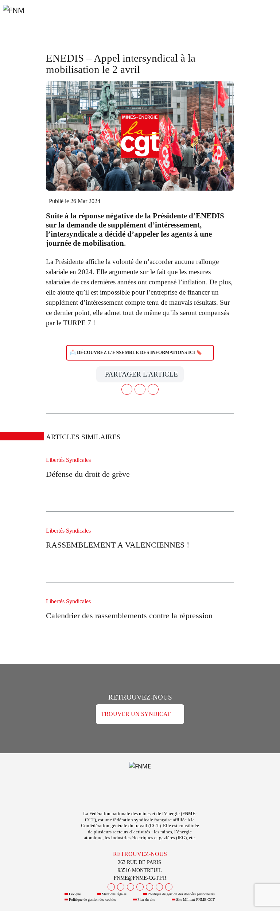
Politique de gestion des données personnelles (181, 894)
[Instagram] (140, 887)
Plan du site (146, 900)
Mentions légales (114, 894)
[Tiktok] (168, 887)
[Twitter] (120, 887)
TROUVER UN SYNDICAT (136, 714)
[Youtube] (130, 887)
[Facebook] (111, 887)
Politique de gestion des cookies (92, 900)
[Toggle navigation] (265, 17)
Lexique (75, 894)
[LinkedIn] (149, 887)
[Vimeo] (159, 887)
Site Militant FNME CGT (195, 900)
